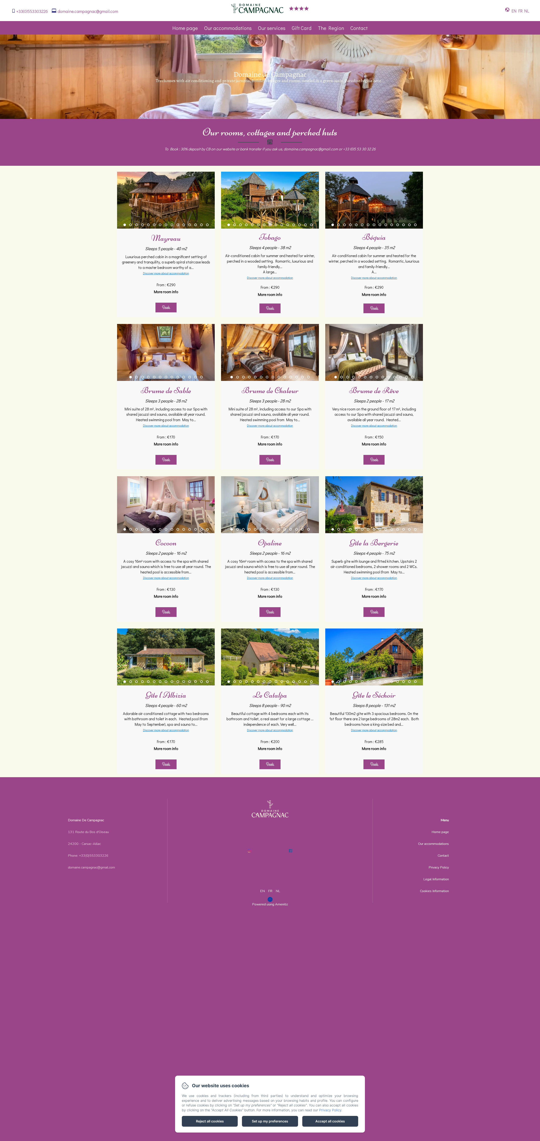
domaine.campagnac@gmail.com (88, 11)
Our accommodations (228, 28)
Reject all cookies (210, 1121)
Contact (359, 28)
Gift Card (302, 28)
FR (270, 891)
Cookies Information (434, 891)
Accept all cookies (330, 1121)
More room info (166, 291)
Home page (185, 28)
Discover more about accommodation (166, 273)
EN (262, 891)
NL (278, 891)
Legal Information (436, 879)
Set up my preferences (270, 1121)
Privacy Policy (439, 867)
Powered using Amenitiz (270, 904)
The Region (331, 28)
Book (166, 307)
